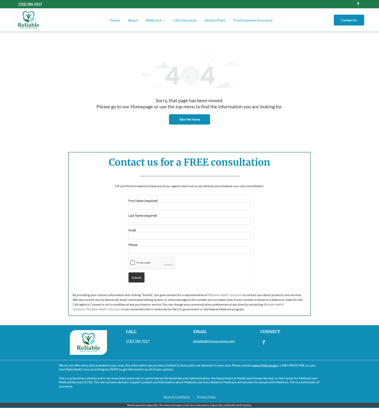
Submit (136, 277)
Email (132, 230)
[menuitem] (115, 20)
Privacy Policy (206, 397)
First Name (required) (143, 200)
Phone (133, 244)
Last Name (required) (143, 215)
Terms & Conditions (176, 397)
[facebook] (358, 4)
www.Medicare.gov (265, 365)
